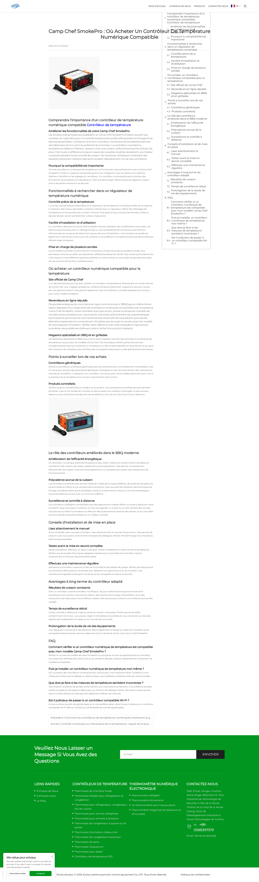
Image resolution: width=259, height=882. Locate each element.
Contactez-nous (218, 6)
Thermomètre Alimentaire (147, 800)
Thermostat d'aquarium (89, 846)
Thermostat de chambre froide (93, 791)
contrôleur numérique (87, 591)
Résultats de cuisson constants (183, 181)
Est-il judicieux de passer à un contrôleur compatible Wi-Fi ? (190, 240)
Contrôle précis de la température (183, 55)
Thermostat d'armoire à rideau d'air (96, 832)
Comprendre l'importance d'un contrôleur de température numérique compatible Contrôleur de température (186, 18)
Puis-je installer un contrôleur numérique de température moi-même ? (189, 220)
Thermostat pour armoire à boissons (97, 818)
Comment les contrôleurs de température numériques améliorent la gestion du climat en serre (122, 717)
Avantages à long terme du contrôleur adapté (183, 174)
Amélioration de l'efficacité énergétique (187, 124)
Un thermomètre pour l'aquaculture (153, 805)
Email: (201, 835)
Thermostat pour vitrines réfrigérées (96, 813)
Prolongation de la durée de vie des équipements (188, 192)
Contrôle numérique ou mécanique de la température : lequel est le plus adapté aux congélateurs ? (121, 723)
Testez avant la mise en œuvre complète (185, 160)
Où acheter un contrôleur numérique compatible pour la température (186, 78)
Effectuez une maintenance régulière (188, 167)
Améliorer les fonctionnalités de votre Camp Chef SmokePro (187, 29)
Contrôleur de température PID (94, 856)
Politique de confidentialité (195, 874)
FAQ (170, 197)
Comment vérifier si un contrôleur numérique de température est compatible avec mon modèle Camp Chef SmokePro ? (189, 207)
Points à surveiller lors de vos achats (185, 102)
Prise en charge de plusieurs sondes (188, 69)
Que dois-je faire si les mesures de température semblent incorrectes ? (186, 230)
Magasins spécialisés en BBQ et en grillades (189, 95)
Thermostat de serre (87, 841)
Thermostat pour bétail (89, 851)
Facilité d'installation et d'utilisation (185, 62)
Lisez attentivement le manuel (184, 153)
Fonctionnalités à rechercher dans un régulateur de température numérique (184, 46)
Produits (199, 6)
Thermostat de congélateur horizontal (98, 837)
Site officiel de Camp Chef (186, 85)
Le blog (41, 800)
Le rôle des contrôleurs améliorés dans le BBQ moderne (187, 117)
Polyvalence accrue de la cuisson (186, 131)
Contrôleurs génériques (185, 107)
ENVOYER (210, 754)
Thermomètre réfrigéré (146, 795)
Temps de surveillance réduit (188, 186)
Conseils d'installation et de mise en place (187, 146)
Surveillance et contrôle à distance (186, 138)
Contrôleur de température (109, 125)
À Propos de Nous (180, 6)
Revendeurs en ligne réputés (188, 89)
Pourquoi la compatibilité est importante (188, 38)
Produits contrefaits (183, 111)
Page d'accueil (157, 6)
